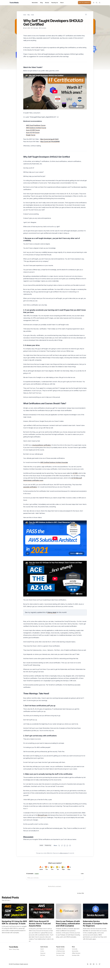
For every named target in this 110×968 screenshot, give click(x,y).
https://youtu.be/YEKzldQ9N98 (50, 141)
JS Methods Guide (60, 951)
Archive (42, 951)
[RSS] (96, 964)
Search (42, 949)
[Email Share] (70, 845)
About (62, 2)
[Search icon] (96, 2)
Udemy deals (51, 612)
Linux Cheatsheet (60, 949)
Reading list (54, 2)
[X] (87, 964)
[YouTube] (90, 964)
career (41, 845)
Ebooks (47, 2)
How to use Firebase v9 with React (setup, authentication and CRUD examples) (68, 923)
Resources (42, 953)
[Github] (99, 964)
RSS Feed (42, 955)
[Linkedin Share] (64, 845)
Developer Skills (75, 955)
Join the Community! (84, 2)
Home (24, 14)
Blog (41, 2)
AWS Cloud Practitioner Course (35, 125)
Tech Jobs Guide (60, 955)
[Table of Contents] (86, 14)
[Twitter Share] (59, 845)
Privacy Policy (16, 949)
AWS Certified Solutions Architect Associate (54, 462)
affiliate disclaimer (64, 853)
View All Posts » (6, 900)
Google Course (30, 135)
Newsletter (35, 2)
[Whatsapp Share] (67, 845)
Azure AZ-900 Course (33, 130)
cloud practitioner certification (41, 445)
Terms (10, 949)
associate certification (30, 487)
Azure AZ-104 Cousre (32, 132)
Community (74, 949)
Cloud (32, 14)
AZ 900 (75, 473)
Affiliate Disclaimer (76, 953)
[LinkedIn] (93, 964)
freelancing (48, 845)
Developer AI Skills (60, 953)
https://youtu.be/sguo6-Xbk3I (49, 139)
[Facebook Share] (62, 845)
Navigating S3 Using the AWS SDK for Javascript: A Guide (14, 922)
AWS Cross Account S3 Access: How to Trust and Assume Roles (40, 923)
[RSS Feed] (99, 2)
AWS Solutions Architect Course (36, 128)
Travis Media (13, 947)
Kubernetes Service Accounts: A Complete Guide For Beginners (95, 923)
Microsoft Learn (42, 815)
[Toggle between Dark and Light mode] (93, 2)
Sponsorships (75, 951)
